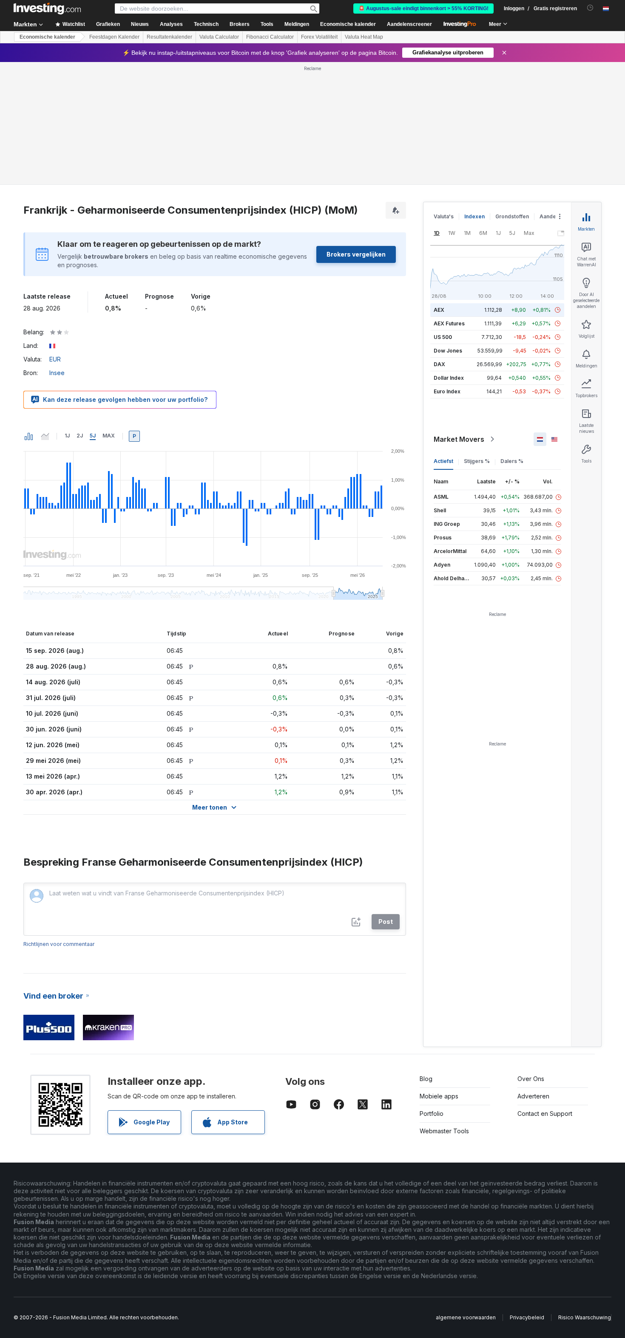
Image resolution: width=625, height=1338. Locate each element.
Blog (426, 1078)
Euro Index (447, 391)
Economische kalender (348, 24)
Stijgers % (477, 461)
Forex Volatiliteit (319, 37)
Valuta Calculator (219, 37)
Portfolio (431, 1113)
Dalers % (511, 461)
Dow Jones (448, 350)
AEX (439, 310)
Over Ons (530, 1078)
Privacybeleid (527, 1317)
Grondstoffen (512, 216)
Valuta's (444, 216)
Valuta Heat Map (364, 37)
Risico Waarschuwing (584, 1317)
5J (93, 435)
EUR (55, 359)
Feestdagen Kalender (114, 37)
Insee (57, 372)
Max (108, 435)
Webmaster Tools (444, 1131)
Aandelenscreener (409, 24)
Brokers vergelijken (356, 254)
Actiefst (443, 461)
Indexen (474, 216)
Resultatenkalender (169, 37)
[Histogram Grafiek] (28, 436)
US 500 (443, 337)
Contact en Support (544, 1113)
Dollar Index (449, 378)
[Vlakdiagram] (45, 436)
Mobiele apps (439, 1096)
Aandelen (552, 216)
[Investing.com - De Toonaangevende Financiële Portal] (47, 8)
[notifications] (590, 8)
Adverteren (533, 1096)
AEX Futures (449, 323)
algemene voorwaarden (466, 1317)
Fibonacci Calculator (270, 37)
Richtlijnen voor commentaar (58, 944)
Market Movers (459, 439)
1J (67, 435)
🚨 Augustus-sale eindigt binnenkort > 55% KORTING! (423, 8)
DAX (439, 364)
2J (80, 435)
